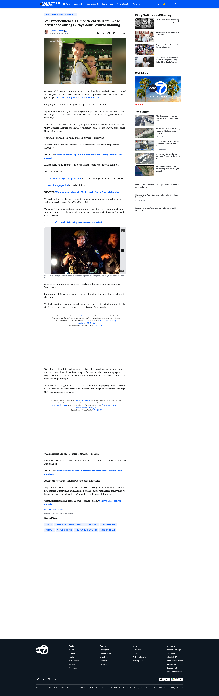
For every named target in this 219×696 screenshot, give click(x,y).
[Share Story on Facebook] (98, 33)
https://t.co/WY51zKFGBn (111, 405)
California (136, 4)
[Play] (158, 89)
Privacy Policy (40, 688)
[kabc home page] (42, 649)
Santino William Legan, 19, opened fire (62, 178)
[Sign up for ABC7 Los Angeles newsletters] (54, 679)
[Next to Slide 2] (122, 250)
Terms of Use (100, 688)
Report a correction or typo (53, 509)
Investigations (138, 661)
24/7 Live (66, 4)
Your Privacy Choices (52, 688)
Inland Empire (107, 4)
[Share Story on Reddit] (109, 33)
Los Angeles (78, 4)
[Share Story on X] (103, 33)
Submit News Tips (174, 650)
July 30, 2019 (98, 325)
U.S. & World (74, 661)
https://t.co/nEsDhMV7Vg (107, 320)
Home (71, 650)
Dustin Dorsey (57, 31)
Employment (172, 668)
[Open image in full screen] (123, 230)
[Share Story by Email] (119, 33)
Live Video (137, 650)
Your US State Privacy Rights (85, 688)
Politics (72, 664)
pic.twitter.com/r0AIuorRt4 (86, 323)
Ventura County (122, 4)
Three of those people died (56, 185)
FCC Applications (139, 688)
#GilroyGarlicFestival (59, 405)
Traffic (71, 657)
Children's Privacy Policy (68, 688)
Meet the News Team (175, 661)
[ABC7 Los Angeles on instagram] (49, 679)
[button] (36, 4)
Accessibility (172, 664)
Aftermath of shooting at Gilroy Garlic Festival (78, 222)
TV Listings (171, 653)
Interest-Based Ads (111, 688)
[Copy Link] (124, 33)
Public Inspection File (125, 688)
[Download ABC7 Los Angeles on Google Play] (177, 679)
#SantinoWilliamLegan (82, 400)
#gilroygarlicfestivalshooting (82, 315)
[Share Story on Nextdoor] (114, 33)
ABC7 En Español (139, 657)
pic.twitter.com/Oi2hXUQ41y (86, 407)
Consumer (73, 668)
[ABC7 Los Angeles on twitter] (43, 679)
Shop (135, 664)
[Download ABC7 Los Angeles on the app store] (164, 679)
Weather (72, 653)
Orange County (93, 4)
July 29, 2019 (98, 410)
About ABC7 (172, 657)
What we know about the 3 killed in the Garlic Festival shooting (87, 192)
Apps (135, 653)
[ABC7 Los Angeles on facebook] (38, 679)
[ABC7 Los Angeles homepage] (50, 4)
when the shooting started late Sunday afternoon (78, 97)
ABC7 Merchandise (174, 672)
